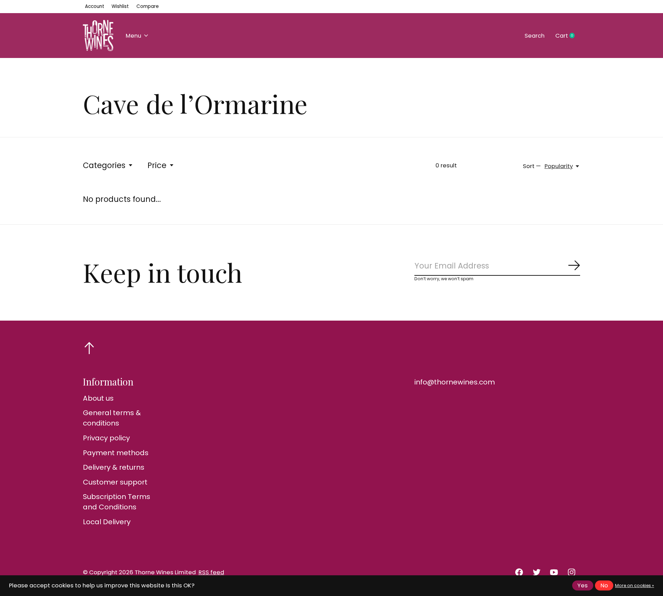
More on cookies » (634, 585)
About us (98, 398)
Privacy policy (106, 438)
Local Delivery (107, 522)
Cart (567, 36)
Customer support (115, 482)
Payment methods (115, 453)
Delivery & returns (113, 467)
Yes (582, 585)
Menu (133, 36)
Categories (104, 165)
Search (535, 36)
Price (156, 165)
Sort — (532, 166)
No (604, 585)
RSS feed (211, 572)
